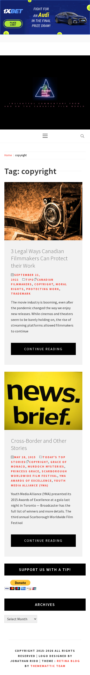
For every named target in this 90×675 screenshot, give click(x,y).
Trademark (21, 293)
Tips (30, 280)
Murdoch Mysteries (46, 466)
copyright (43, 284)
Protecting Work (42, 289)
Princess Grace (25, 471)
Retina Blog (68, 661)
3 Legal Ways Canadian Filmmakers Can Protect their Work (39, 258)
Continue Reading (43, 349)
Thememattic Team (48, 666)
